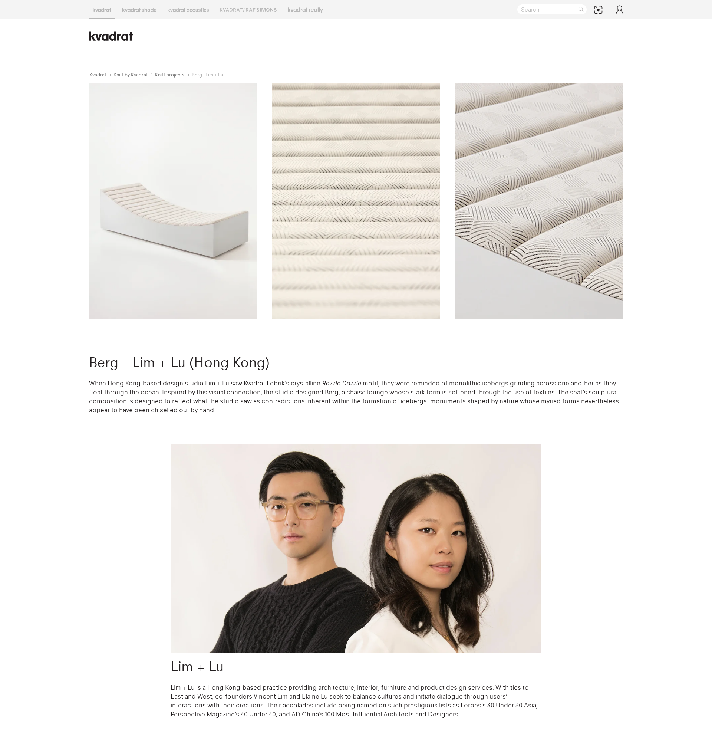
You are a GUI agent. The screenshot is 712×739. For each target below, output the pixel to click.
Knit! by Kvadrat (130, 75)
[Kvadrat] (102, 9)
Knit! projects (170, 75)
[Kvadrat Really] (305, 9)
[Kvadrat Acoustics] (188, 9)
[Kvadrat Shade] (139, 9)
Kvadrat (97, 75)
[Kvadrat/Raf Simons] (248, 9)
